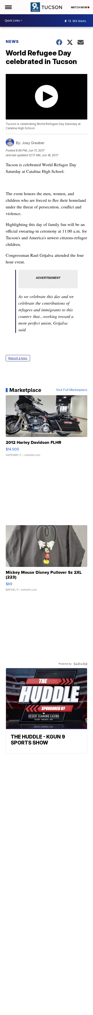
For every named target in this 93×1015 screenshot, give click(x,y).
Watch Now (79, 7)
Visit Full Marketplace (71, 390)
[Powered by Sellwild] (80, 664)
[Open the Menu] (8, 7)
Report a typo (17, 358)
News (12, 41)
